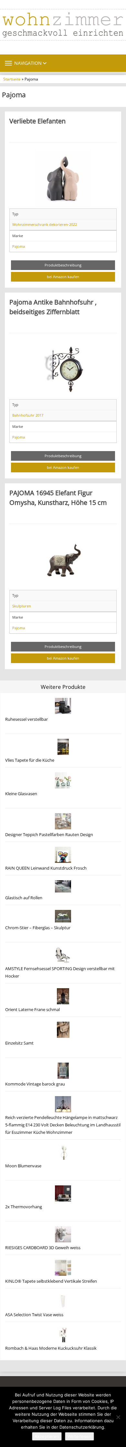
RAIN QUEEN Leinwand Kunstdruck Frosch (46, 868)
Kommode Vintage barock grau (35, 1084)
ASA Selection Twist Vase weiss (34, 1314)
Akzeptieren (47, 1436)
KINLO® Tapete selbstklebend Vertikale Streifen (51, 1281)
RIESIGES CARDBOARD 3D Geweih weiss (42, 1247)
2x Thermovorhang (23, 1207)
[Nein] (118, 1417)
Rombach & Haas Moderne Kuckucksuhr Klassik (51, 1348)
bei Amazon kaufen (63, 276)
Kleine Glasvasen (21, 793)
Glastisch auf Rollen (23, 898)
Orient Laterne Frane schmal (32, 1009)
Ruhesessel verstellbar (26, 719)
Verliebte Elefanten (37, 120)
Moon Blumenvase (23, 1166)
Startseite (12, 79)
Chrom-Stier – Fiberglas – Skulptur (37, 928)
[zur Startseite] (63, 25)
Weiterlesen (79, 1436)
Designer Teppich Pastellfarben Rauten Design (49, 834)
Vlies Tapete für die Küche (29, 760)
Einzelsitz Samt (19, 1043)
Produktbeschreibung (63, 265)
